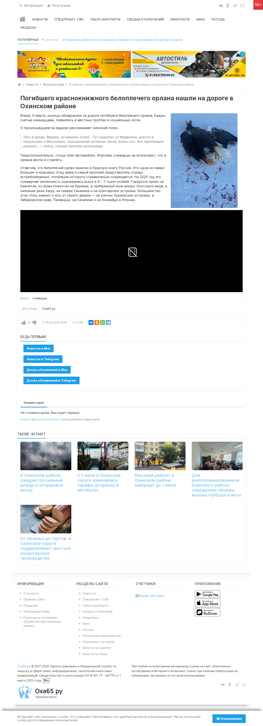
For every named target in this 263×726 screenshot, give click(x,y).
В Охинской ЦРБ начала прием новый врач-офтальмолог (107, 40)
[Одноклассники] (96, 322)
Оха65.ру (23, 666)
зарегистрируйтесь (48, 419)
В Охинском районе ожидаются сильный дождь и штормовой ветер (41, 483)
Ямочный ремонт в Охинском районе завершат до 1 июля (155, 480)
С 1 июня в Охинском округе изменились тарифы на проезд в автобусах (99, 483)
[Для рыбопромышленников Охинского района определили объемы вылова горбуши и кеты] (217, 456)
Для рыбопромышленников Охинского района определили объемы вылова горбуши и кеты (216, 485)
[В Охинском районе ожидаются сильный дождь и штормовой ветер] (45, 456)
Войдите (25, 419)
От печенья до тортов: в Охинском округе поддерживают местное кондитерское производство (45, 548)
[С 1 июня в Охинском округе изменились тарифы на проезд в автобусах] (102, 456)
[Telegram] (108, 322)
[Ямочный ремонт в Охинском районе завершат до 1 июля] (160, 456)
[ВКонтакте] (91, 322)
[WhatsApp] (102, 322)
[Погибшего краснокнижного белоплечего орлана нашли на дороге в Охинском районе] (204, 160)
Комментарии (34, 403)
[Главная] (23, 19)
